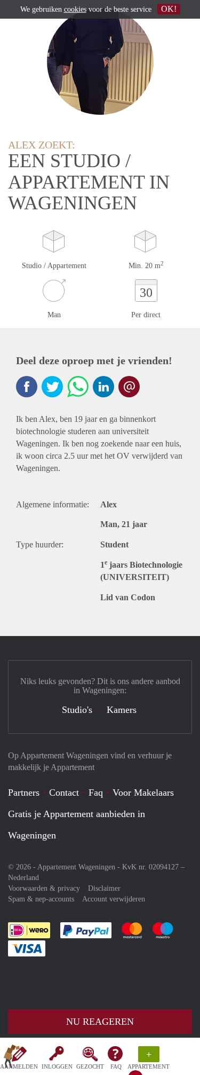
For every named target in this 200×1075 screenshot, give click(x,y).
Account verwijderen (113, 899)
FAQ (116, 1066)
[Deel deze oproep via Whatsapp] (78, 386)
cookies (75, 9)
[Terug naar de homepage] (12, 1058)
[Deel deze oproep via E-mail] (129, 386)
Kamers (122, 709)
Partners (23, 792)
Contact (64, 792)
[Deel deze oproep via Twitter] (52, 386)
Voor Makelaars (143, 792)
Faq (96, 792)
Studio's (77, 709)
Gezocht (90, 1066)
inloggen (57, 1066)
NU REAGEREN (100, 1021)
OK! (169, 8)
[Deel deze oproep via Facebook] (26, 386)
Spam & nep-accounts (41, 899)
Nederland (23, 878)
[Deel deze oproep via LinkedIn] (103, 386)
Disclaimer (104, 888)
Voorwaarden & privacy (44, 888)
